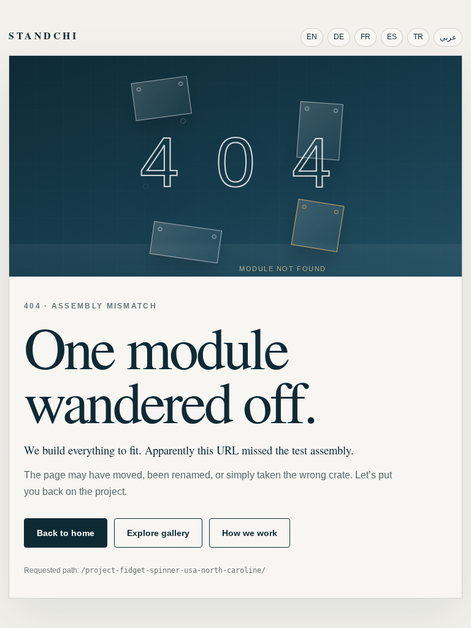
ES (392, 36)
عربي (448, 37)
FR (365, 36)
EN (312, 36)
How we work (249, 533)
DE (339, 36)
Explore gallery (158, 533)
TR (418, 36)
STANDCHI (43, 35)
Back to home (65, 533)
